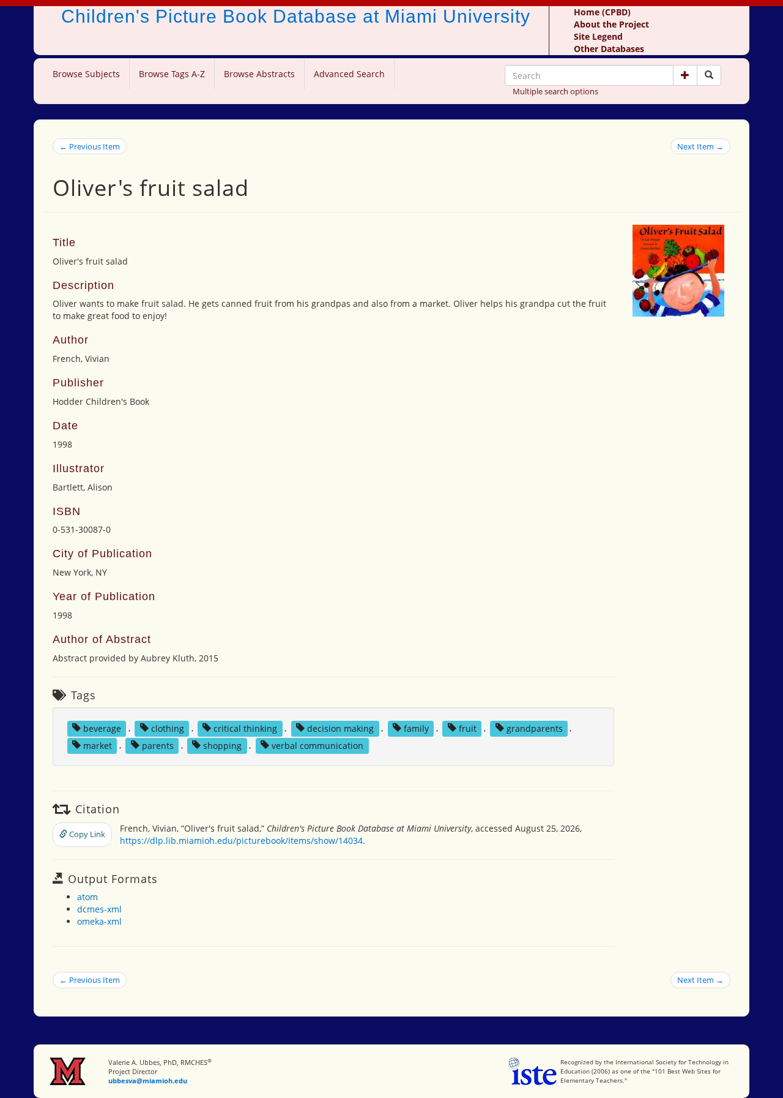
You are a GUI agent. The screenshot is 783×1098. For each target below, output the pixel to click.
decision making (340, 728)
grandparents (535, 728)
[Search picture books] (709, 75)
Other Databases (609, 49)
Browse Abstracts (259, 74)
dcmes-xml (99, 909)
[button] (685, 75)
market (97, 745)
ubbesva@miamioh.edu (147, 1080)
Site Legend (598, 36)
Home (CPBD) (602, 12)
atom (87, 897)
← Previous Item (89, 146)
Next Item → (700, 146)
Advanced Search (349, 74)
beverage (102, 728)
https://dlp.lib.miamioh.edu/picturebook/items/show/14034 (241, 840)
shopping (222, 745)
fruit (468, 728)
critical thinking (245, 728)
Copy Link (86, 834)
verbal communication (317, 745)
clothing (167, 728)
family (416, 728)
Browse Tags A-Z (172, 74)
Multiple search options (555, 91)
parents (158, 745)
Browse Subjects (86, 74)
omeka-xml (99, 921)
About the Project (611, 24)
